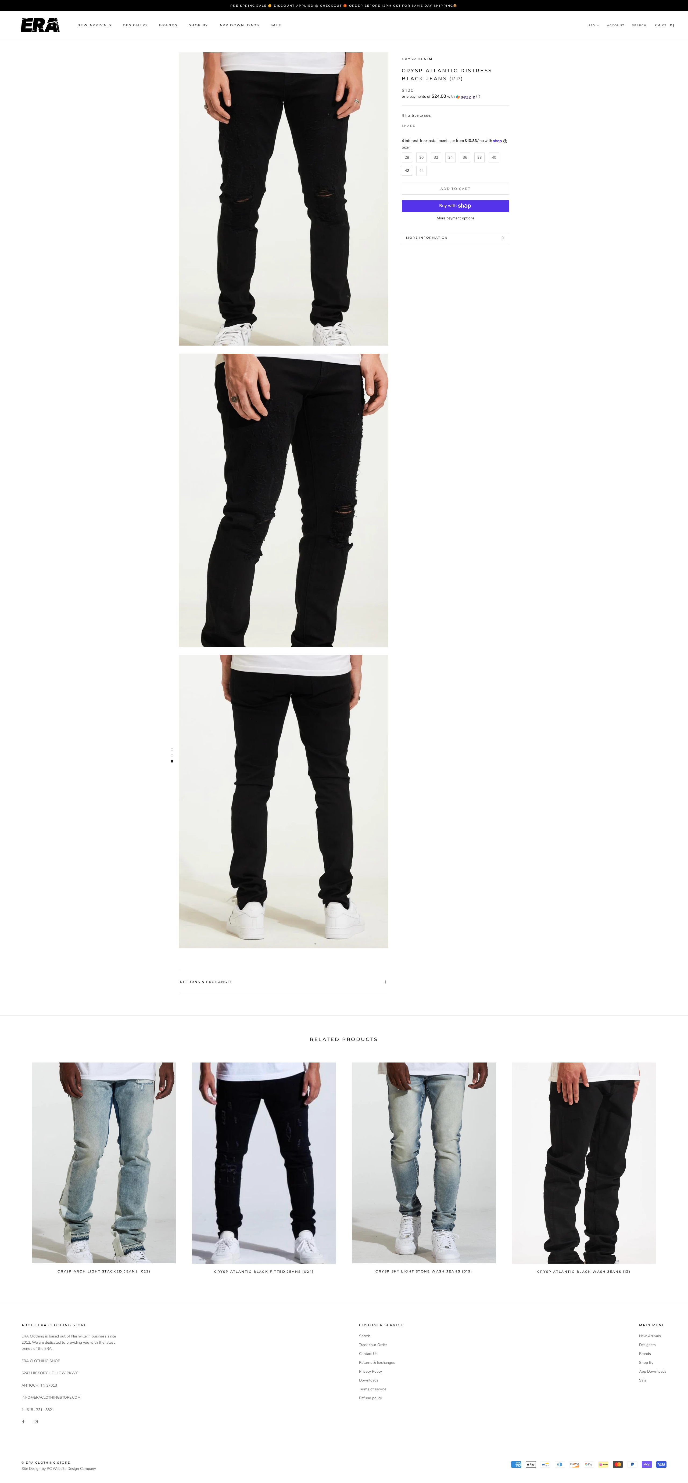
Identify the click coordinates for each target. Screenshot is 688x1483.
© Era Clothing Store (46, 1462)
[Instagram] (36, 1421)
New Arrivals (94, 25)
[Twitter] (427, 124)
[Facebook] (420, 124)
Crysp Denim (417, 59)
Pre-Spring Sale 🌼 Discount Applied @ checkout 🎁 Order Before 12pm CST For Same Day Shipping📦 (343, 6)
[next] (671, 1165)
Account (616, 25)
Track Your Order (373, 1344)
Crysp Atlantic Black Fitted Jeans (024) (264, 1272)
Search (639, 25)
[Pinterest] (434, 124)
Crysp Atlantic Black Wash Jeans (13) (583, 1272)
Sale (276, 25)
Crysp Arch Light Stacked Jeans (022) (104, 1271)
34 (450, 157)
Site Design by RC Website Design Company (59, 1468)
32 (436, 157)
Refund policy (370, 1398)
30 (421, 157)
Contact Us (368, 1353)
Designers (135, 25)
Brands (168, 25)
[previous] (17, 1165)
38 (479, 157)
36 (465, 157)
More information (427, 238)
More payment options (456, 218)
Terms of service (372, 1389)
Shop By (198, 25)
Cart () (665, 25)
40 (494, 157)
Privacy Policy (370, 1371)
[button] (455, 96)
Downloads (368, 1380)
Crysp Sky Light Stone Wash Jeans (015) (423, 1271)
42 (407, 170)
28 (407, 157)
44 (421, 170)
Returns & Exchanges (206, 982)
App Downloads (239, 25)
